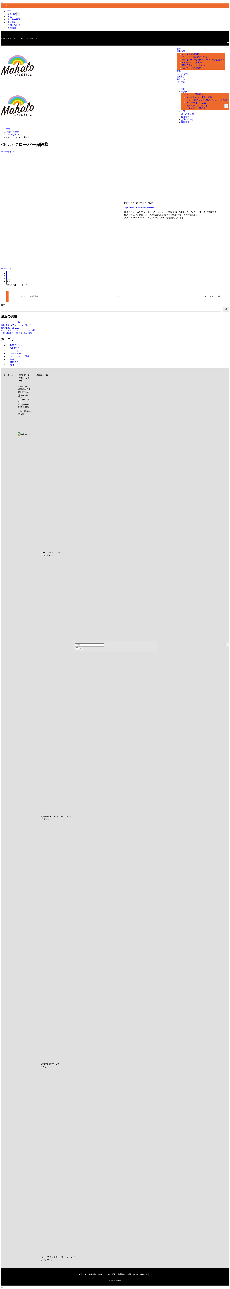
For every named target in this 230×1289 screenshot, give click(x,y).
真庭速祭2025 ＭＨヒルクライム (16, 325)
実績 (100, 1274)
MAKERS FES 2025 (10, 328)
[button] (6, 278)
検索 (3, 305)
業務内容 (11, 14)
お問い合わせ (132, 1274)
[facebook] (227, 34)
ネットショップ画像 (19, 356)
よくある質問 (109, 1274)
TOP (84, 1274)
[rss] (227, 39)
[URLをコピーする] (8, 281)
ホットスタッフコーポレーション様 (18, 330)
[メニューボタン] (226, 47)
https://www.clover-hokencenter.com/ (139, 207)
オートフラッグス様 (10, 322)
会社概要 (121, 1274)
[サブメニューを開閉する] (18, 14)
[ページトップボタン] (2, 1287)
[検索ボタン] (228, 47)
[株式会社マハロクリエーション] (17, 75)
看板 (12, 365)
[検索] (228, 42)
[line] (227, 37)
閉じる (78, 648)
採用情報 (11, 28)
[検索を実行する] (105, 645)
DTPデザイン (7, 152)
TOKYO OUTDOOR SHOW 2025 (16, 333)
